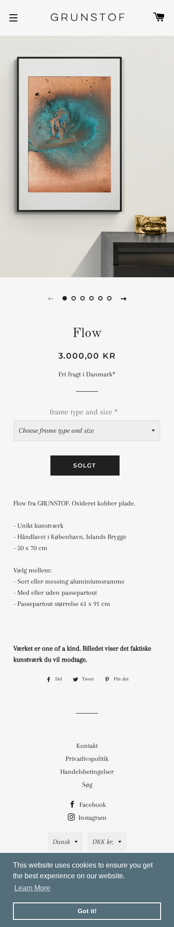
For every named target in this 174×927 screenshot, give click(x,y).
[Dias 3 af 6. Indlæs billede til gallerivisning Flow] (82, 298)
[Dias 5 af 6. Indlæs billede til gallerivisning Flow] (100, 298)
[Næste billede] (123, 298)
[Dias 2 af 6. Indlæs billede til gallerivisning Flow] (73, 298)
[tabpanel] (87, 155)
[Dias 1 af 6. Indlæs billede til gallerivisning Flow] (64, 298)
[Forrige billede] (50, 298)
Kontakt (87, 746)
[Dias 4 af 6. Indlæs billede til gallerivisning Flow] (91, 298)
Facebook (92, 805)
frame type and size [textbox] (84, 411)
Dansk (61, 842)
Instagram (92, 818)
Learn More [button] (32, 888)
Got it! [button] (87, 910)
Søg (87, 785)
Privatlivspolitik (87, 759)
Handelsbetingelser (87, 772)
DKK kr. (103, 842)
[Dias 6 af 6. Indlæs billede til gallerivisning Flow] (109, 298)
